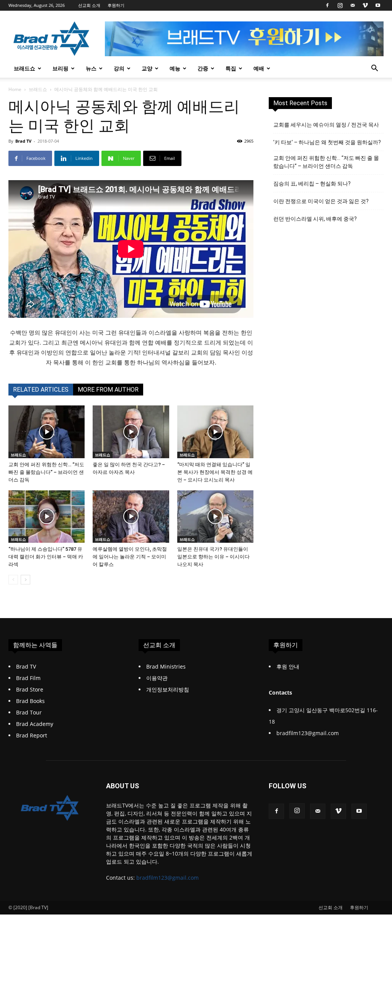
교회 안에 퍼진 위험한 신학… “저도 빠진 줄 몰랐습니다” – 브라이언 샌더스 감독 (46, 472)
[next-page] (25, 579)
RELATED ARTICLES (41, 389)
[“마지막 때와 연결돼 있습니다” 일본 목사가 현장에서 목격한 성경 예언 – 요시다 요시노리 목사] (215, 431)
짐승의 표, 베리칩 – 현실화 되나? (312, 184)
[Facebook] (327, 5)
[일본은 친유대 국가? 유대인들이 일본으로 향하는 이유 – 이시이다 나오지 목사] (215, 516)
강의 (119, 68)
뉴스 (91, 68)
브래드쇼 (24, 68)
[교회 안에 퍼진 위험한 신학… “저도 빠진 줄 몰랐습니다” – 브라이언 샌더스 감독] (46, 431)
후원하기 (116, 5)
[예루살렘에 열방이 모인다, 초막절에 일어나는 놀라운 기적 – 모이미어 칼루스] (131, 516)
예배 (258, 68)
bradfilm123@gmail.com (167, 877)
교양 (147, 68)
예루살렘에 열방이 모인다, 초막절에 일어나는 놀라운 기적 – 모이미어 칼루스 (130, 556)
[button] (374, 69)
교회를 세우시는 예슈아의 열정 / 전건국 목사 (326, 125)
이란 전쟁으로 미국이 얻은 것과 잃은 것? (321, 201)
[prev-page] (13, 579)
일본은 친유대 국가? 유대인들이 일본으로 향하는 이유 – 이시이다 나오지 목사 (213, 556)
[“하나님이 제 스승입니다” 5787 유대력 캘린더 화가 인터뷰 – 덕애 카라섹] (46, 516)
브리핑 (60, 68)
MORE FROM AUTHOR (108, 389)
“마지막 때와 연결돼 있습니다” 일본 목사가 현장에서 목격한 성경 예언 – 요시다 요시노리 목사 (215, 472)
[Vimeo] (365, 5)
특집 (230, 68)
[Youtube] (378, 5)
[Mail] (352, 5)
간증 (203, 68)
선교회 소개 (89, 5)
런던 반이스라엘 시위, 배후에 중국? (315, 219)
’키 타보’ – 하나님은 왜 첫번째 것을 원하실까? (327, 142)
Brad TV (23, 141)
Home (14, 89)
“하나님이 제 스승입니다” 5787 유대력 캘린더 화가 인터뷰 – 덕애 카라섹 (45, 556)
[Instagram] (340, 5)
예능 (175, 68)
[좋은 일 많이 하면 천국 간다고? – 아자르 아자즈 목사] (131, 431)
